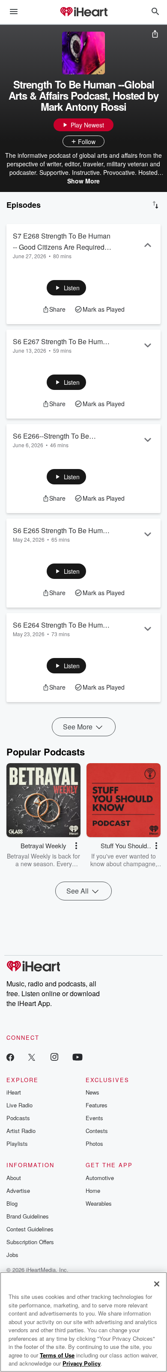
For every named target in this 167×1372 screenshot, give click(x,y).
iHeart (13, 1092)
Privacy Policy (82, 1363)
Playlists (17, 1143)
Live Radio (19, 1105)
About (13, 1178)
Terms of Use (57, 1355)
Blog (12, 1203)
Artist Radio (21, 1131)
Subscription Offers (30, 1242)
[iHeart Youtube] (77, 1056)
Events (94, 1118)
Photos (94, 1143)
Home (93, 1190)
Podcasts (18, 1118)
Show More (83, 181)
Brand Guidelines (27, 1216)
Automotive (100, 1178)
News (92, 1092)
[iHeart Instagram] (54, 1056)
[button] (66, 287)
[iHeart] (83, 12)
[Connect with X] (31, 1056)
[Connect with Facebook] (10, 1056)
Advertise (18, 1190)
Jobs (12, 1255)
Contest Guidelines (30, 1229)
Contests (97, 1131)
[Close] (156, 1284)
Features (96, 1105)
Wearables (99, 1203)
